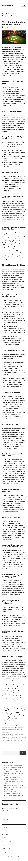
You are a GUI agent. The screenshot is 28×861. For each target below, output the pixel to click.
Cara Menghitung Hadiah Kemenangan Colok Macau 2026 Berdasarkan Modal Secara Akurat (13, 793)
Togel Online (5, 845)
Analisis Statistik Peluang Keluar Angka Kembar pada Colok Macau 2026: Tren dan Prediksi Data (13, 767)
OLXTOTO (18, 856)
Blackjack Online (12, 732)
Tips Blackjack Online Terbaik (13, 740)
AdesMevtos (7, 5)
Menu (23, 5)
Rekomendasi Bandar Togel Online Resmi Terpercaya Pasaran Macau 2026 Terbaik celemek (15, 787)
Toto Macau (5, 834)
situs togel (5, 827)
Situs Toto (5, 819)
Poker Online (6, 848)
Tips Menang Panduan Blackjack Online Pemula (14, 24)
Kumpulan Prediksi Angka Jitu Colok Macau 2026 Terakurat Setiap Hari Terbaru (14, 773)
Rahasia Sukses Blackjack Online (14, 737)
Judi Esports (5, 838)
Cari (3, 750)
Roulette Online (6, 841)
